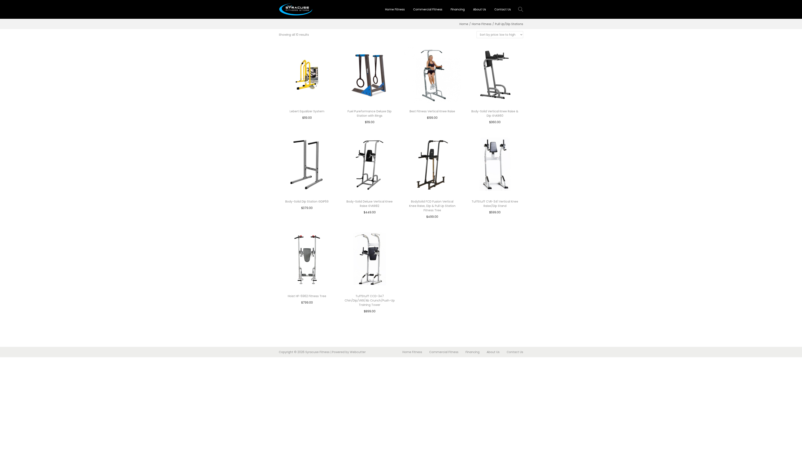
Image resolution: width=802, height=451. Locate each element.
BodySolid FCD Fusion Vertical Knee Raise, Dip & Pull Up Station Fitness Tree (432, 205)
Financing (473, 352)
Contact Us (515, 352)
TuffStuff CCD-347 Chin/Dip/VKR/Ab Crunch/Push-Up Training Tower (370, 300)
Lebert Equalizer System (307, 111)
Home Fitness (481, 24)
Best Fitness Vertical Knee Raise (432, 111)
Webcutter (358, 352)
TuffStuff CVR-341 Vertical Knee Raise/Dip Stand (495, 203)
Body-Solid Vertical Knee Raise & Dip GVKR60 (494, 113)
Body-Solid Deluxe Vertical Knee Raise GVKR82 (369, 203)
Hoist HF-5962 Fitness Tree (307, 296)
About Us (493, 352)
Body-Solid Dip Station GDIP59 (307, 201)
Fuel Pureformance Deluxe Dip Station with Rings (370, 113)
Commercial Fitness (443, 352)
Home (463, 24)
